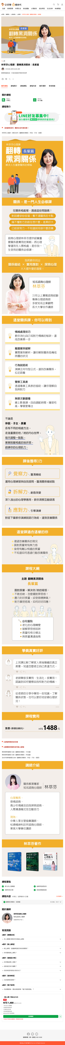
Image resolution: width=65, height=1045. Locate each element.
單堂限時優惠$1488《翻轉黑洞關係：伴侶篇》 (17, 755)
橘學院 (7, 14)
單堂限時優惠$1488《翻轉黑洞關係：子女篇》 (17, 752)
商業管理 (10, 8)
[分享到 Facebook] (2, 79)
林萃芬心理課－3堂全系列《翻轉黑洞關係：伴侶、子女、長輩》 (22, 133)
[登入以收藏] (13, 79)
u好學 (2, 14)
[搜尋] (53, 4)
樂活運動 (26, 8)
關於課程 (4, 86)
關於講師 (42, 86)
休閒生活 (18, 8)
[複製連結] (9, 79)
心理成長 (34, 8)
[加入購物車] (60, 1016)
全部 (3, 8)
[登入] (62, 4)
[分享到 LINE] (6, 79)
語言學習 (42, 8)
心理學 (18, 14)
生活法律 (50, 8)
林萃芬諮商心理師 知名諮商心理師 (12, 69)
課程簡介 (14, 86)
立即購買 (30, 1016)
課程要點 (23, 86)
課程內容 (33, 86)
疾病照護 (58, 8)
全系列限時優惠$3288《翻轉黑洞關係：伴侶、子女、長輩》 (21, 757)
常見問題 (52, 86)
